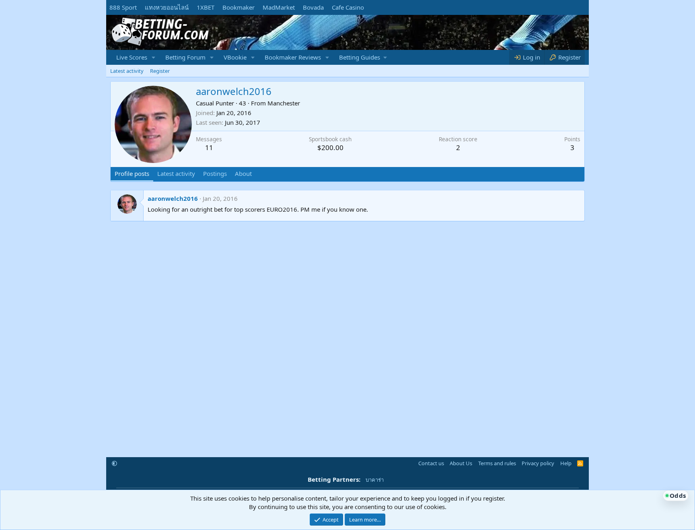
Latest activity (127, 70)
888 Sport (123, 7)
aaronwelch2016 (173, 198)
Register (160, 70)
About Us (461, 463)
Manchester (283, 103)
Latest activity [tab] (176, 173)
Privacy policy (538, 463)
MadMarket (279, 7)
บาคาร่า (375, 479)
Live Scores (131, 57)
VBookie (235, 57)
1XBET (205, 7)
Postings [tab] (215, 173)
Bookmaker (238, 7)
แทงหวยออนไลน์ (167, 7)
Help (566, 463)
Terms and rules (497, 463)
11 (209, 147)
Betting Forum (185, 57)
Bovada (313, 7)
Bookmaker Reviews (293, 57)
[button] (153, 57)
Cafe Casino (348, 7)
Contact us (431, 463)
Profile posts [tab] (132, 173)
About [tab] (243, 173)
